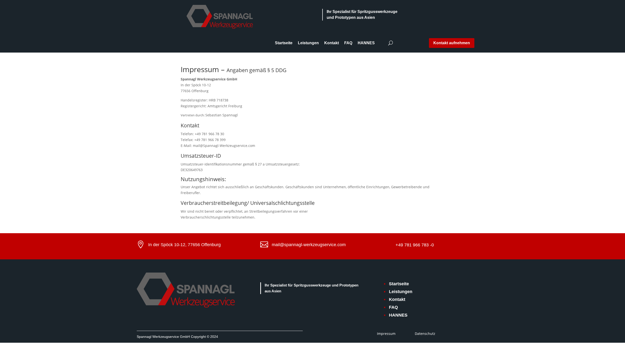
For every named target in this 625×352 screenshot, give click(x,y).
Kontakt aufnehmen (451, 43)
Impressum (386, 333)
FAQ (348, 43)
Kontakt (331, 43)
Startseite (283, 43)
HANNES (366, 43)
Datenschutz (425, 333)
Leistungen (308, 43)
